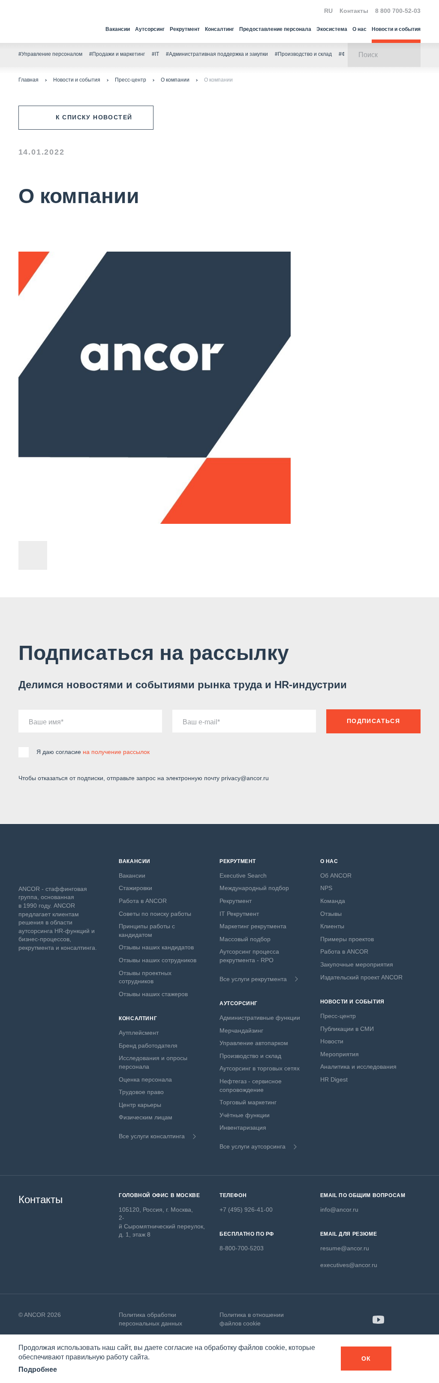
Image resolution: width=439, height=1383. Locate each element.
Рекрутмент (185, 29)
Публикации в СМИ (347, 1028)
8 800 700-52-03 (398, 10)
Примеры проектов (347, 939)
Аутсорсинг (150, 29)
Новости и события (396, 29)
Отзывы (331, 913)
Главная (28, 80)
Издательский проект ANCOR (361, 977)
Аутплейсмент (139, 1032)
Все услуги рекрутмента (253, 979)
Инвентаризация (243, 1127)
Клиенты (332, 926)
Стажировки (135, 888)
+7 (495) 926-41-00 (246, 1209)
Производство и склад (250, 1055)
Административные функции (260, 1017)
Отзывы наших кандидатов (156, 947)
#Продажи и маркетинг (117, 54)
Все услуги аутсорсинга (253, 1146)
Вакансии (117, 29)
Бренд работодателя (148, 1045)
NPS (326, 888)
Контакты (354, 10)
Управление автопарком (254, 1043)
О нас (359, 29)
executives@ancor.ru (348, 1264)
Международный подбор (254, 888)
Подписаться (373, 720)
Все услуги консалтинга (152, 1136)
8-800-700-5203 (242, 1248)
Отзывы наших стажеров (153, 994)
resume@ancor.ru (344, 1248)
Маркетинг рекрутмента (253, 926)
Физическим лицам (145, 1117)
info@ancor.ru (339, 1209)
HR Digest (334, 1079)
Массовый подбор (245, 939)
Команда (332, 900)
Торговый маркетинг (248, 1102)
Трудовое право (141, 1091)
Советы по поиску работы (155, 913)
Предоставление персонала (275, 29)
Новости (331, 1041)
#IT (155, 54)
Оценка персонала (145, 1079)
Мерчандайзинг (241, 1030)
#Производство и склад (303, 54)
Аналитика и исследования (358, 1066)
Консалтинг (219, 29)
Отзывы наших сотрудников (157, 960)
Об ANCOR (336, 875)
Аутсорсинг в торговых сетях (260, 1068)
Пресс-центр (130, 80)
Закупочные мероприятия (356, 964)
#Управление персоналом (50, 54)
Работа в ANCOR (143, 900)
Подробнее (37, 1369)
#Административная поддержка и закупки (217, 54)
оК (366, 1358)
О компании (175, 80)
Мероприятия (339, 1054)
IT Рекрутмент (239, 913)
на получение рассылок (116, 751)
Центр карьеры (140, 1104)
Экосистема (331, 29)
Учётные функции (245, 1115)
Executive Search (243, 875)
